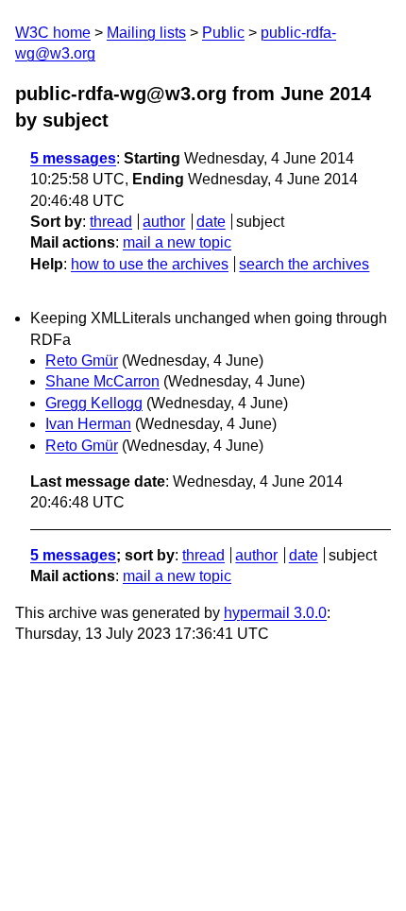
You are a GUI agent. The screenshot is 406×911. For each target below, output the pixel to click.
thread (111, 222)
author (164, 222)
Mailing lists (146, 33)
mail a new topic (177, 242)
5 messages (73, 158)
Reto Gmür (81, 360)
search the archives (304, 264)
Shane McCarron (102, 381)
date (211, 222)
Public (223, 33)
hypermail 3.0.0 (275, 613)
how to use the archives (149, 264)
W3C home (53, 33)
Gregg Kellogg (94, 403)
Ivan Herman (88, 424)
